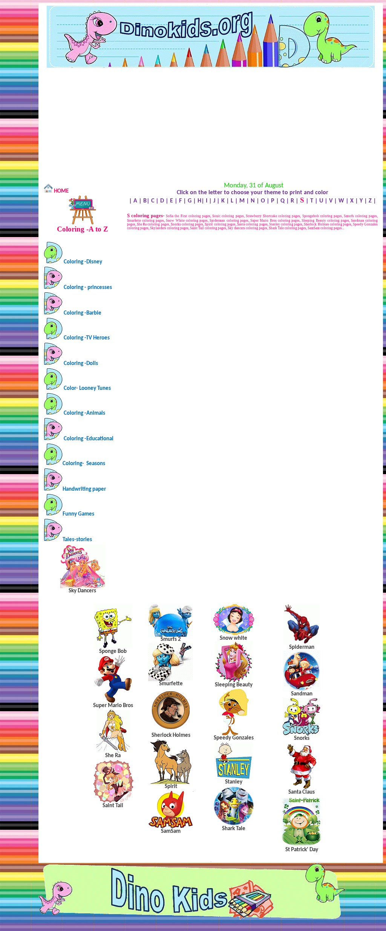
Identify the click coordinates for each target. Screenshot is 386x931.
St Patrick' (301, 850)
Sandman (301, 694)
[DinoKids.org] (211, 66)
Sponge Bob (113, 651)
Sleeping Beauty (234, 685)
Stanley (233, 782)
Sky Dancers (82, 591)
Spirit (171, 787)
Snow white (233, 638)
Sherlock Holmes (171, 735)
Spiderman (301, 647)
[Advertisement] (211, 124)
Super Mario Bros (113, 706)
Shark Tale (233, 829)
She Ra (113, 756)
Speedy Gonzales (234, 738)
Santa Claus (301, 792)
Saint (113, 806)
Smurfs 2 (171, 639)
